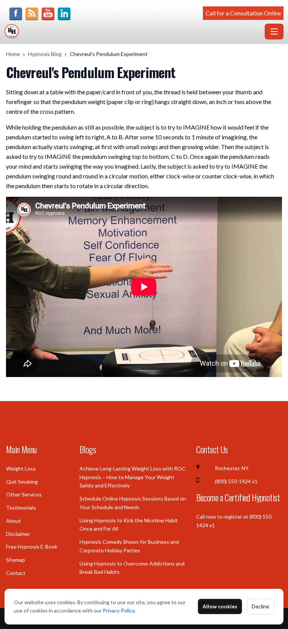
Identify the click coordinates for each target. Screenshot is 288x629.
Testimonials (21, 507)
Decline (260, 606)
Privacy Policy (119, 610)
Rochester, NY (232, 468)
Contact (16, 573)
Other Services (24, 494)
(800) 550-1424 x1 (236, 481)
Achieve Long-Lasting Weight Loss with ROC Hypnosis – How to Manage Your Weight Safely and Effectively (133, 477)
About (13, 520)
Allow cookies (219, 606)
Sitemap (15, 560)
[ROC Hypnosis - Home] (133, 31)
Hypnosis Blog (45, 54)
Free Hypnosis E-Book (31, 546)
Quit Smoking (22, 481)
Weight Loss (21, 468)
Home (13, 54)
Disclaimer (18, 534)
